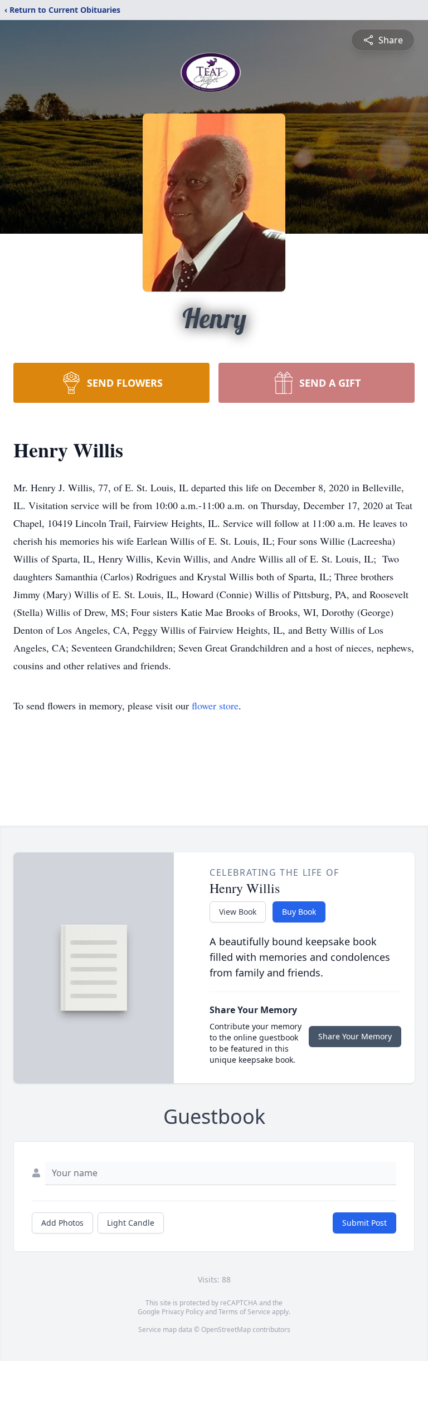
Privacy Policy (182, 1311)
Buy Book (299, 911)
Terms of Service (244, 1311)
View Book (237, 911)
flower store (215, 705)
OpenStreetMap (226, 1329)
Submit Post (364, 1222)
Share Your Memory (355, 1036)
